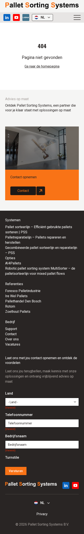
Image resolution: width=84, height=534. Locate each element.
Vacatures (12, 344)
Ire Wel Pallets (16, 296)
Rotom (10, 306)
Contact (23, 191)
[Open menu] (77, 17)
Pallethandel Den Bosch (23, 301)
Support (11, 329)
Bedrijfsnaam (15, 436)
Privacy (42, 514)
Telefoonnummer (19, 415)
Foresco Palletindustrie (22, 291)
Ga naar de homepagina (42, 66)
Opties (10, 258)
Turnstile (12, 457)
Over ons (12, 339)
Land (10, 393)
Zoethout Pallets (17, 312)
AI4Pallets (13, 263)
